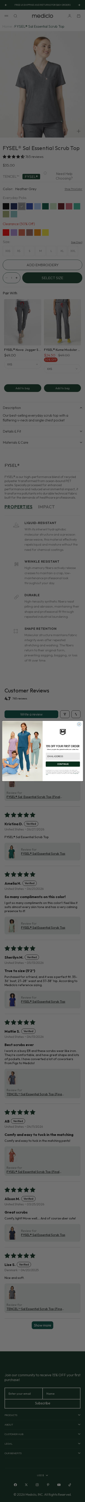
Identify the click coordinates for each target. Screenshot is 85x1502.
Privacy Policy (75, 773)
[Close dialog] (79, 724)
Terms (47, 774)
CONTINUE (62, 764)
